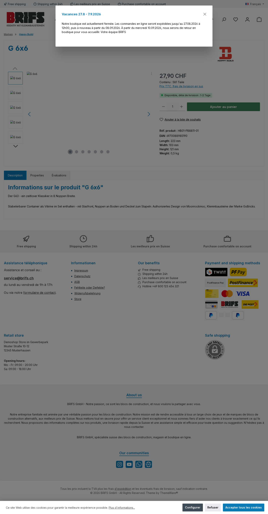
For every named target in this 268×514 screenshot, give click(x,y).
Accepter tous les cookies (243, 507)
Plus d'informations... (122, 507)
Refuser (212, 507)
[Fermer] (205, 14)
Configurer (192, 507)
